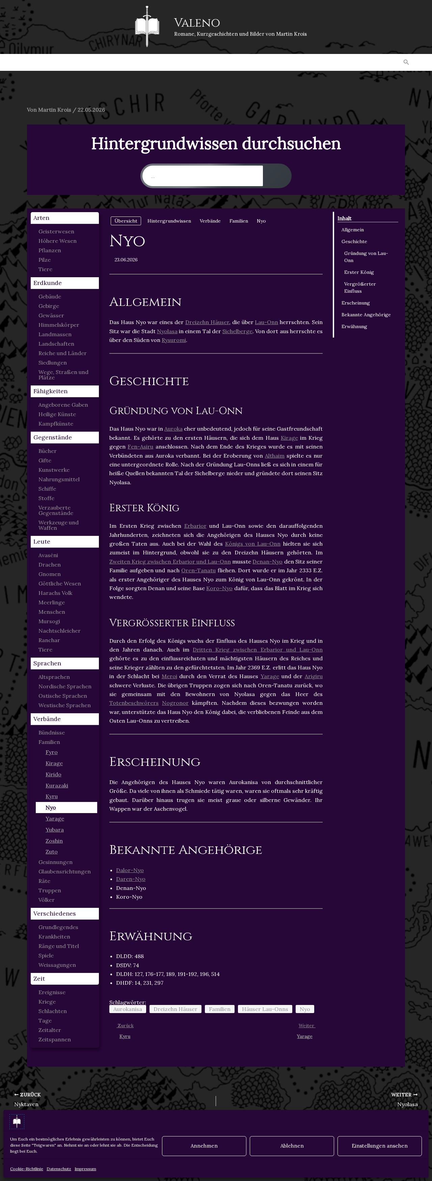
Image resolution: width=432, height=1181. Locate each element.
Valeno (197, 23)
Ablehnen (292, 1146)
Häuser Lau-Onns (265, 1009)
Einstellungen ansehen (380, 1146)
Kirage (289, 437)
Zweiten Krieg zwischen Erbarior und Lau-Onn (170, 561)
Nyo (305, 1009)
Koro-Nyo (219, 588)
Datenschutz (59, 1168)
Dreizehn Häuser (207, 322)
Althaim (275, 455)
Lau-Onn (266, 322)
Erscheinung (356, 303)
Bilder (151, 62)
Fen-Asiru (140, 446)
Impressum (85, 1168)
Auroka (173, 428)
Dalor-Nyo (130, 870)
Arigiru (314, 676)
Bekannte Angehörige (366, 315)
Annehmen (204, 1146)
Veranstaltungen (321, 62)
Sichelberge (237, 331)
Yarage (270, 676)
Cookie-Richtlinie (26, 1168)
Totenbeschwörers (134, 702)
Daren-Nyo (130, 878)
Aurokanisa (127, 1009)
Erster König (359, 272)
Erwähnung (354, 326)
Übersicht (125, 221)
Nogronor (175, 702)
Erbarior (195, 525)
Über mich (375, 62)
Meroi (169, 676)
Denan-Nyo (267, 561)
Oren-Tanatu (198, 570)
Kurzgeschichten (103, 62)
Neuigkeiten (191, 62)
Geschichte (354, 241)
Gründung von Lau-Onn (366, 256)
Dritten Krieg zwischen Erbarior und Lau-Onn (258, 649)
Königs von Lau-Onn (252, 543)
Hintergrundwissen (251, 62)
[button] (406, 62)
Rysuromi (174, 340)
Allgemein (353, 230)
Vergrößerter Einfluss (360, 287)
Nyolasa (167, 331)
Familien (220, 1009)
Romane (53, 62)
